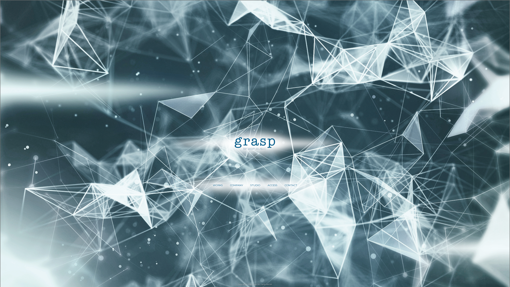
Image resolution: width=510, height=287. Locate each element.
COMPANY (236, 185)
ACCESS (272, 185)
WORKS (218, 185)
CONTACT (291, 185)
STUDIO (255, 185)
